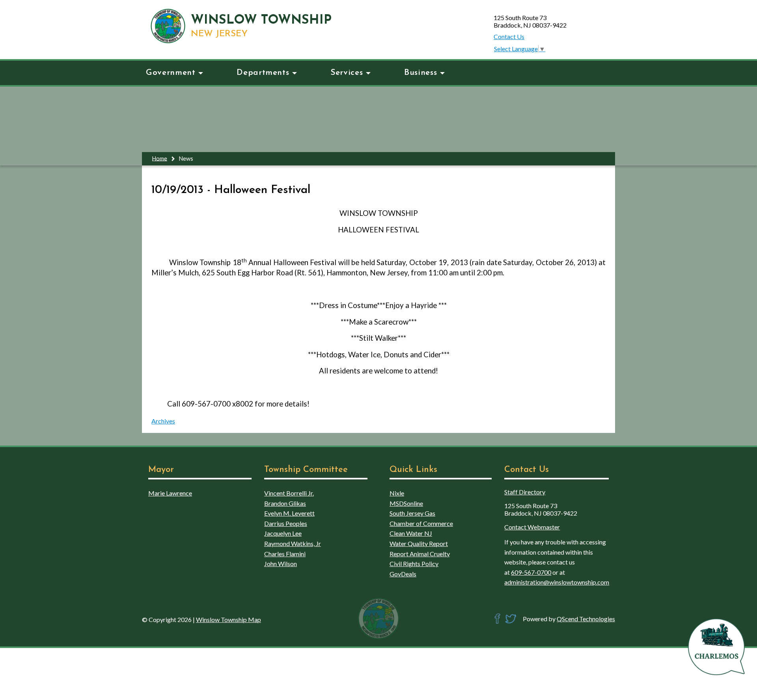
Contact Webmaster (532, 527)
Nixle (397, 493)
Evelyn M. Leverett (289, 513)
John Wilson (280, 563)
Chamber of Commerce (421, 523)
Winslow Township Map (228, 619)
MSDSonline (406, 503)
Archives (163, 421)
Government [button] (170, 73)
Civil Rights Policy (414, 563)
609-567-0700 (531, 572)
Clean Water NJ (411, 533)
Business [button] (420, 73)
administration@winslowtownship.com (556, 582)
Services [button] (346, 73)
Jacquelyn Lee (283, 533)
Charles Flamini (285, 553)
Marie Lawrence (170, 493)
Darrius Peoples (285, 523)
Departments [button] (263, 73)
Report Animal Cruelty (420, 553)
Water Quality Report (419, 543)
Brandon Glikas (285, 503)
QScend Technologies (586, 618)
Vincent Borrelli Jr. (289, 493)
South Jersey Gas (412, 513)
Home (159, 158)
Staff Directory (524, 492)
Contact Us (509, 36)
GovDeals (403, 573)
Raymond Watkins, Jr (292, 543)
